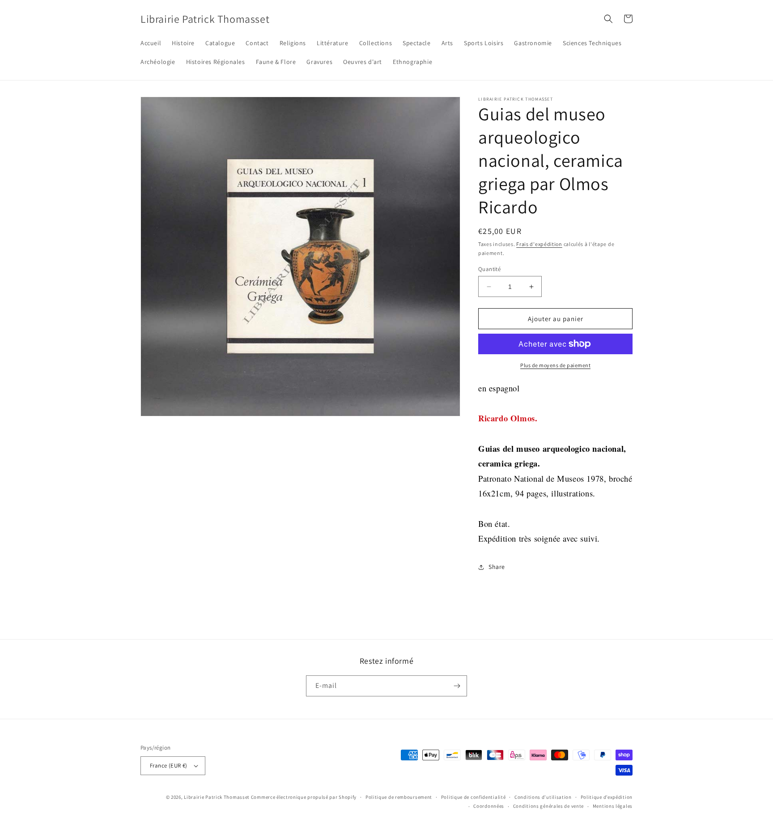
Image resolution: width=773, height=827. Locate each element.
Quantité (489, 269)
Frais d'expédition (539, 244)
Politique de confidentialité (473, 797)
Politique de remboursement (398, 797)
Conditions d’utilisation (543, 797)
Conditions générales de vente (548, 806)
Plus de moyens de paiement (555, 365)
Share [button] (496, 567)
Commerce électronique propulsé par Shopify (304, 797)
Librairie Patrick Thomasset (217, 797)
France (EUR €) (168, 765)
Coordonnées (488, 806)
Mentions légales (613, 806)
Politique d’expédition (607, 797)
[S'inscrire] (457, 685)
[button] (608, 19)
